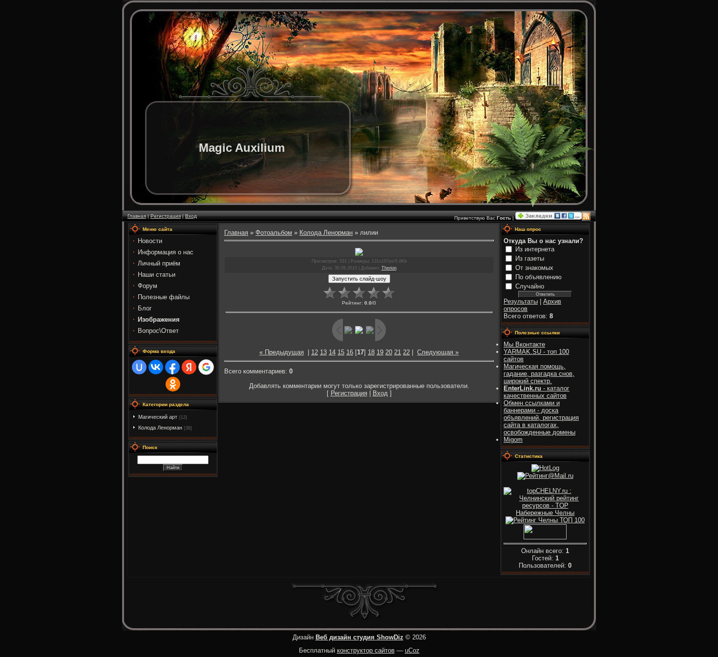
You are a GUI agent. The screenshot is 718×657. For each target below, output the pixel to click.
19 (380, 352)
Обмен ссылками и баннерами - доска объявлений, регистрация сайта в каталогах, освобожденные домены (541, 417)
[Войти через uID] (139, 367)
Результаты (521, 301)
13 (323, 352)
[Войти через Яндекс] (189, 367)
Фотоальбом (273, 232)
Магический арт (157, 417)
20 (388, 352)
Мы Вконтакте (524, 344)
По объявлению (538, 277)
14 (332, 352)
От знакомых (534, 267)
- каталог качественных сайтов (537, 392)
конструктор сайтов (366, 650)
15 (341, 352)
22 (406, 352)
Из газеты (529, 258)
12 (314, 352)
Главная (136, 216)
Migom (513, 439)
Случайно (529, 286)
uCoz (412, 650)
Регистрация (165, 216)
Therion (389, 268)
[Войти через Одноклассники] (173, 384)
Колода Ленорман (160, 428)
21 (397, 352)
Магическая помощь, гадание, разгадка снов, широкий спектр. (539, 374)
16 (349, 352)
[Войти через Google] (206, 367)
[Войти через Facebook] (172, 367)
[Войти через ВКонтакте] (155, 367)
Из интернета (534, 249)
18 (371, 352)
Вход (191, 216)
